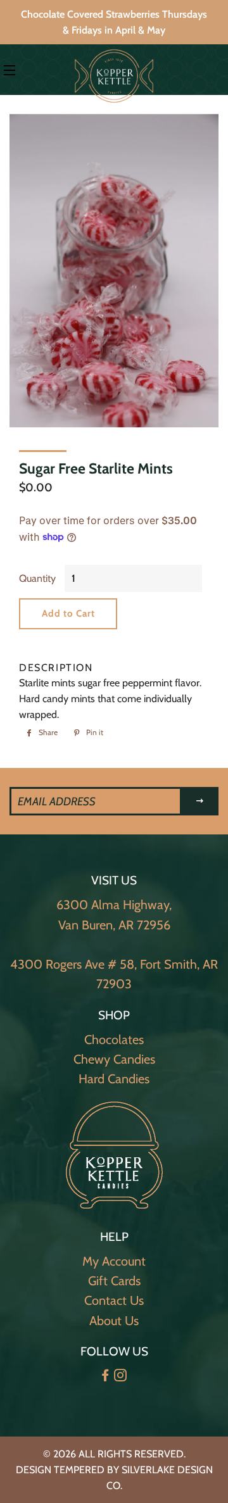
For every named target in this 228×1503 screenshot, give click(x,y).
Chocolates (114, 1039)
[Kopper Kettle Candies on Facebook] (106, 1375)
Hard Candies (114, 1078)
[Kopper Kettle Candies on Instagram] (121, 1375)
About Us (114, 1320)
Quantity (37, 578)
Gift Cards (114, 1280)
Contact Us (114, 1300)
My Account (114, 1261)
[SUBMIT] (200, 801)
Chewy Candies (114, 1059)
